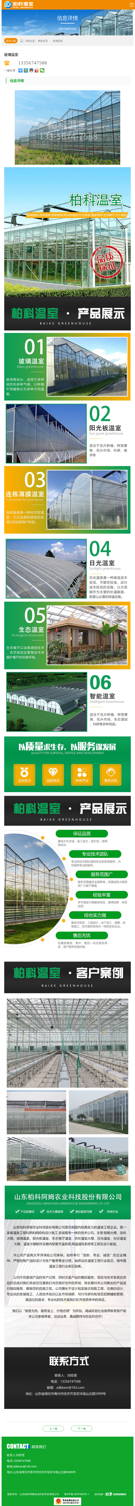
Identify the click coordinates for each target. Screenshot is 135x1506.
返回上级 (11, 40)
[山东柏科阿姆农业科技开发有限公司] (18, 4)
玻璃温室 (58, 40)
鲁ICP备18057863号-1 (76, 1494)
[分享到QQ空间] (26, 70)
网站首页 (43, 40)
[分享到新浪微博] (37, 70)
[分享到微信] (42, 70)
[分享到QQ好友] (31, 70)
